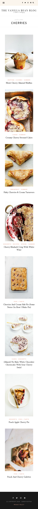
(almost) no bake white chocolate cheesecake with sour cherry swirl (19, 365)
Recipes (16, 244)
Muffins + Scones (15, 80)
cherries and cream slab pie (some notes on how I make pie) (19, 306)
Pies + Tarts (19, 302)
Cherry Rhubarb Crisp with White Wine (19, 248)
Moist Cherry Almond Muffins (19, 83)
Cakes (15, 135)
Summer (27, 80)
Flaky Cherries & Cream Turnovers (19, 192)
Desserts (7, 244)
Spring (24, 244)
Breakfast (15, 189)
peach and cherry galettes (19, 477)
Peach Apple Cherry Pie (19, 422)
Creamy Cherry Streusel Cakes (19, 138)
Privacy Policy (19, 504)
